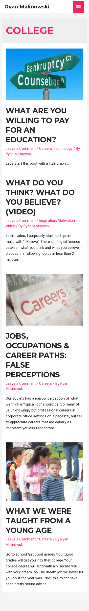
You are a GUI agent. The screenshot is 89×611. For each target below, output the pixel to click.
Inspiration (47, 220)
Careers (45, 148)
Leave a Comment (21, 148)
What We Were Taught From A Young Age (39, 521)
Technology (63, 148)
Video (10, 226)
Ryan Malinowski (27, 7)
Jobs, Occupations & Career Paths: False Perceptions (37, 355)
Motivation (66, 220)
